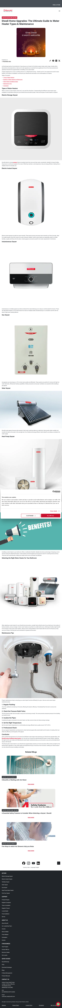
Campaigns (4, 937)
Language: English (34, 867)
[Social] (23, 863)
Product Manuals (6, 975)
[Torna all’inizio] (58, 863)
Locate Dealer (5, 911)
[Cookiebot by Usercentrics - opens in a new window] (53, 492)
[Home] (7, 11)
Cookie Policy (29, 1005)
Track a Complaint (6, 905)
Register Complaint (6, 902)
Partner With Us (5, 949)
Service (3, 916)
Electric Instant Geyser (7, 879)
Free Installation (5, 913)
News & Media (5, 931)
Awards (3, 928)
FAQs (3, 964)
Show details (53, 511)
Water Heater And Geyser (9, 17)
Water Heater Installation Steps (10, 81)
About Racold (5, 923)
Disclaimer (41, 1005)
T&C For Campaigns (55, 1005)
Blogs (3, 970)
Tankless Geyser (5, 881)
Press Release (5, 934)
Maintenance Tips (7, 83)
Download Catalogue (7, 967)
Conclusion (6, 85)
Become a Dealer (6, 952)
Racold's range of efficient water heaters (11, 738)
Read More (31, 784)
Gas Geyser (4, 887)
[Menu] (59, 11)
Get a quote (4, 955)
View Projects (5, 946)
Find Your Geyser (6, 893)
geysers (15, 162)
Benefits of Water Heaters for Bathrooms (12, 79)
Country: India (26, 867)
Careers (3, 940)
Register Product (6, 908)
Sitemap (4, 1005)
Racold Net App (5, 961)
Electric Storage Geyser (7, 876)
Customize (29, 515)
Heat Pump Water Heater (8, 890)
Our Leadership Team (7, 926)
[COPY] (50, 61)
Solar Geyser (5, 884)
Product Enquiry (5, 899)
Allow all (50, 515)
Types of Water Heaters (8, 77)
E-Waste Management (7, 973)
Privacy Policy (15, 1005)
